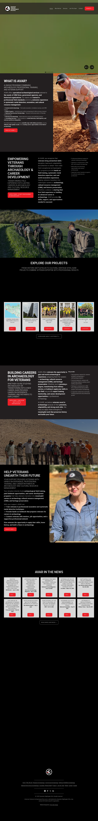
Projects (54, 785)
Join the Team (60, 785)
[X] (50, 791)
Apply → (12, 328)
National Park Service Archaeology (30, 785)
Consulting (41, 785)
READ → (85, 594)
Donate (75, 785)
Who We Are (58, 8)
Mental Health (48, 785)
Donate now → (10, 529)
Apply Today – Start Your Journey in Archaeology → (20, 195)
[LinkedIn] (53, 791)
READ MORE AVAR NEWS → (49, 622)
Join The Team (73, 8)
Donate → (89, 8)
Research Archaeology (39, 782)
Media (66, 785)
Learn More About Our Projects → (49, 336)
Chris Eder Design (54, 804)
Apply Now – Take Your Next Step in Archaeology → (17, 402)
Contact (81, 8)
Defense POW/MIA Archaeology (67, 782)
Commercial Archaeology (51, 782)
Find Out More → (10, 130)
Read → (12, 594)
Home (51, 8)
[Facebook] (47, 791)
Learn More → (30, 328)
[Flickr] (45, 791)
